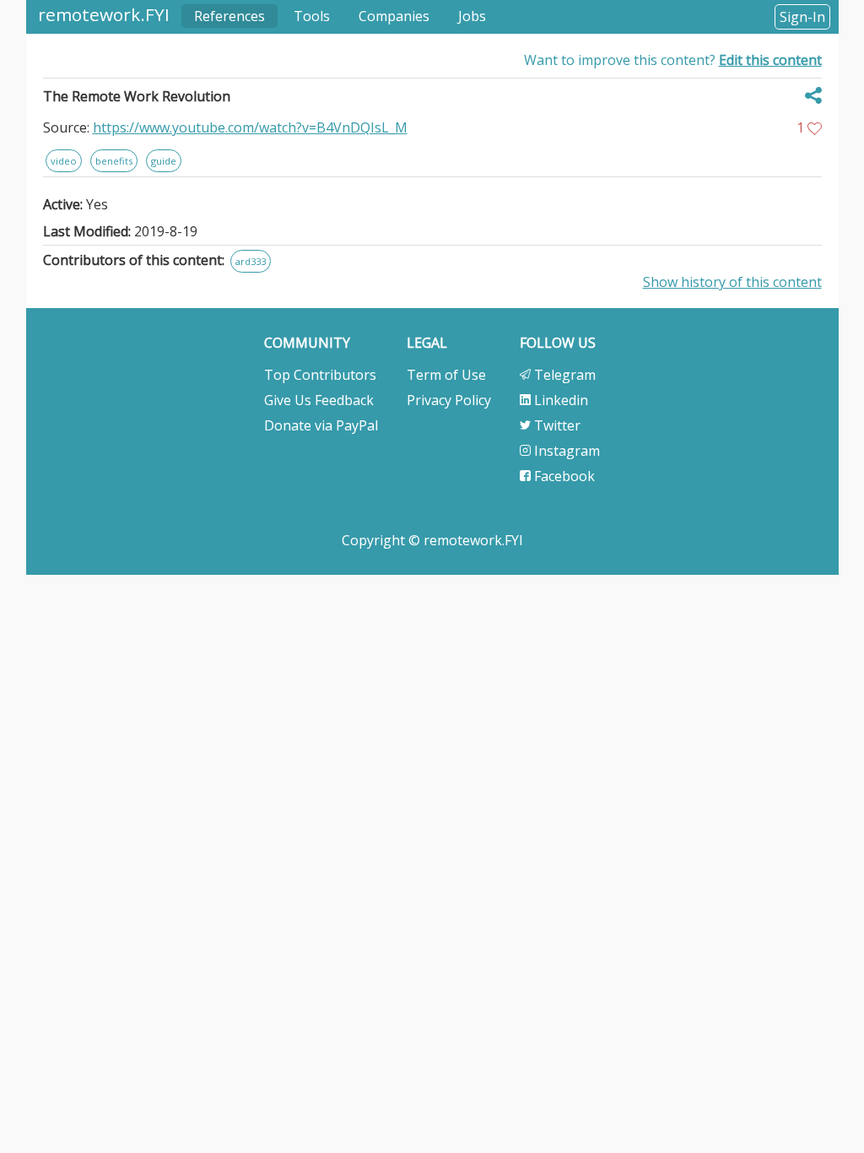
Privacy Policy (449, 400)
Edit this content (770, 60)
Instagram (565, 450)
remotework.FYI (104, 14)
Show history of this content (732, 282)
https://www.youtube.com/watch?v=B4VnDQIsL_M (250, 127)
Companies (394, 16)
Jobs (472, 16)
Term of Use (446, 374)
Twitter (555, 425)
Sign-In (802, 17)
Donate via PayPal (321, 425)
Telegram (563, 374)
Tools (312, 16)
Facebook (563, 476)
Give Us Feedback (319, 400)
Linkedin (559, 400)
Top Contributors (320, 374)
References (229, 16)
